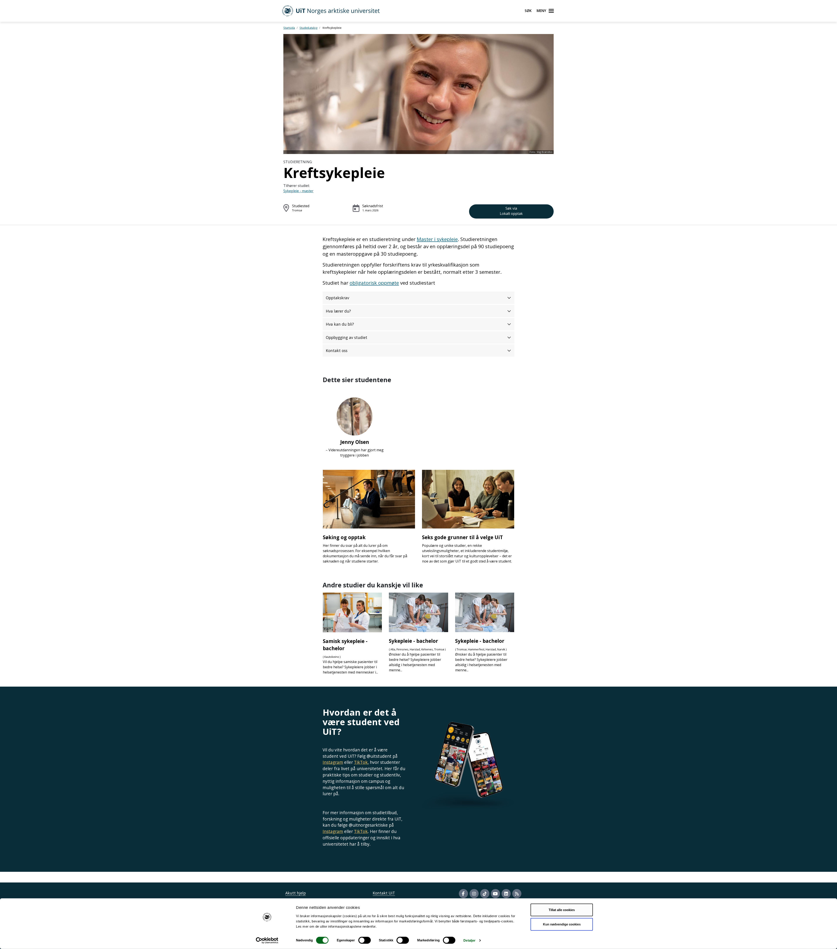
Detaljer (469, 940)
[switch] (364, 940)
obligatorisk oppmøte (374, 282)
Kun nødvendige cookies (562, 924)
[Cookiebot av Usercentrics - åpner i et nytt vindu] (267, 940)
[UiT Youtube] (495, 893)
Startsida (289, 28)
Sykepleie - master (298, 190)
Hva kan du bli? (340, 324)
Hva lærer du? (338, 311)
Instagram (333, 762)
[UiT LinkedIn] (506, 893)
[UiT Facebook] (463, 893)
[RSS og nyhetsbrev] (516, 893)
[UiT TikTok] (484, 893)
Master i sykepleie (437, 239)
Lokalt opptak (511, 211)
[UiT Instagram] (474, 893)
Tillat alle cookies (562, 910)
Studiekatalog (308, 28)
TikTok (361, 762)
